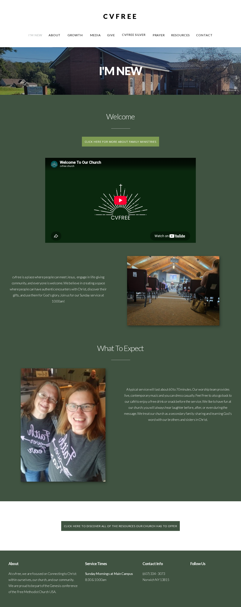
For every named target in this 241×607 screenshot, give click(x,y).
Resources (180, 35)
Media (95, 35)
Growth (76, 35)
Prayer (159, 35)
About (55, 35)
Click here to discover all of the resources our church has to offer (120, 526)
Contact (204, 35)
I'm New (35, 35)
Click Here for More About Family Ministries (120, 141)
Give (111, 35)
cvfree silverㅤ (134, 34)
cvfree (120, 16)
